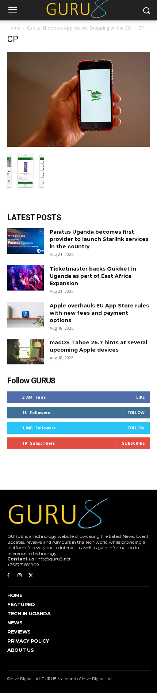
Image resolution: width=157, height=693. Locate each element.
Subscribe (133, 443)
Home (13, 28)
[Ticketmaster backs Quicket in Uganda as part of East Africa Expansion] (25, 278)
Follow (136, 412)
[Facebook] (8, 575)
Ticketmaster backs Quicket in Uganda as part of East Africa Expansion (93, 276)
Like (140, 397)
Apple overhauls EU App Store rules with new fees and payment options (99, 312)
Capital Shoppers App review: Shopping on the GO (79, 28)
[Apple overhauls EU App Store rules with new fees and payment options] (25, 315)
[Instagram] (19, 575)
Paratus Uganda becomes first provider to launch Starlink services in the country (99, 239)
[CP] (78, 145)
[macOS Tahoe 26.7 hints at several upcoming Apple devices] (25, 351)
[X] (31, 575)
